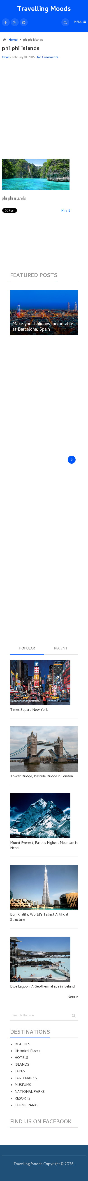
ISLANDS (22, 1065)
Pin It (65, 210)
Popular (27, 649)
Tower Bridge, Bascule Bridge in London (41, 777)
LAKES (20, 1072)
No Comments (47, 57)
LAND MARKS (26, 1078)
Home (13, 40)
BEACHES (22, 1044)
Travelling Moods (44, 9)
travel (5, 57)
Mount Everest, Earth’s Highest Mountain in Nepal (44, 845)
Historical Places (27, 1051)
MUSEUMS (23, 1085)
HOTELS (21, 1058)
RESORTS (22, 1099)
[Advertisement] (44, 109)
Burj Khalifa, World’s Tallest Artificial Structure (39, 917)
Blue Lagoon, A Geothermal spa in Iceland (42, 987)
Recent (61, 649)
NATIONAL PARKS (30, 1092)
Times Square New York (29, 710)
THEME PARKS (27, 1106)
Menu (78, 22)
